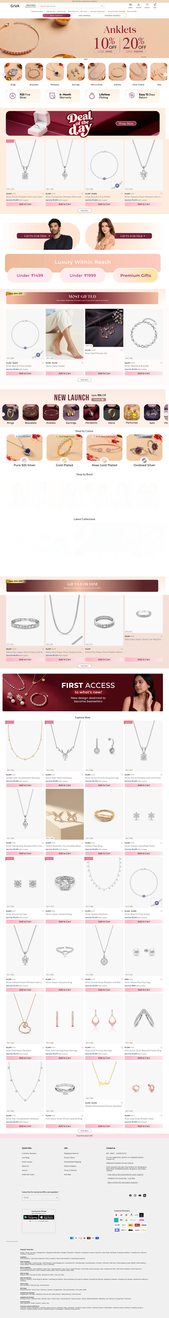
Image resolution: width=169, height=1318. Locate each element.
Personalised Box (69, 1289)
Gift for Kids (24, 1284)
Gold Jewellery (84, 15)
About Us (25, 1166)
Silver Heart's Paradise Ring (59, 982)
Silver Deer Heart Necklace (59, 779)
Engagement (24, 1294)
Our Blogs (25, 1157)
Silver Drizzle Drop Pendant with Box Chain (104, 984)
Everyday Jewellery (124, 1252)
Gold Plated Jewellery (78, 1258)
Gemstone (31, 1254)
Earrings (76, 85)
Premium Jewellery (36, 1264)
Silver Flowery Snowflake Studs (140, 847)
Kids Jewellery (25, 1285)
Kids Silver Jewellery (123, 1269)
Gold (21, 1263)
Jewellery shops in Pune (48, 1307)
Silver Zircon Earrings (17, 915)
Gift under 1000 (81, 1289)
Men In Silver (97, 85)
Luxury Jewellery (48, 1264)
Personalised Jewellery (27, 1270)
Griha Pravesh (76, 1294)
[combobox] (71, 6)
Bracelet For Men (48, 1275)
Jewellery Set (135, 1252)
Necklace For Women (141, 1279)
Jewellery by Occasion (27, 1293)
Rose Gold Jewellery (63, 1258)
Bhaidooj (102, 1298)
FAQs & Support (70, 1166)
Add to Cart (104, 204)
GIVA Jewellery (14, 1241)
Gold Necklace (90, 1263)
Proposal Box (58, 1289)
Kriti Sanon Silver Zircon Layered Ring (64, 1118)
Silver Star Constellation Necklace (22, 1120)
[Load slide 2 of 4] (82, 59)
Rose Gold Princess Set (96, 353)
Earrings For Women (82, 1279)
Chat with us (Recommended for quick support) (125, 1174)
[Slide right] (165, 75)
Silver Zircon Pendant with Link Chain (24, 198)
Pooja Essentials (25, 1289)
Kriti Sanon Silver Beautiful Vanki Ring (143, 1052)
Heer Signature (25, 1303)
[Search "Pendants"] (102, 6)
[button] (37, 11)
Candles (50, 1289)
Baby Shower (56, 1294)
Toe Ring (23, 1280)
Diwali (84, 1298)
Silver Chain (66, 1269)
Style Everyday (25, 1301)
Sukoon (38, 1303)
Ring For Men (24, 1275)
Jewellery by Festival (27, 1297)
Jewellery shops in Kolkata (121, 1307)
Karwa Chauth (76, 1298)
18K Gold (113, 1263)
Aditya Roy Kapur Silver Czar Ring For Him (144, 639)
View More (84, 210)
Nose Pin (98, 1252)
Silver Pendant (75, 1269)
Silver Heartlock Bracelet (137, 367)
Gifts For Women (25, 1278)
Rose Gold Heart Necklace (18, 1052)
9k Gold (98, 1263)
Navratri (112, 1298)
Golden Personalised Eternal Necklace (103, 1106)
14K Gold (105, 1263)
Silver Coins (36, 1289)
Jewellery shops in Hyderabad (102, 1307)
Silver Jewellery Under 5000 (45, 1270)
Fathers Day (55, 1298)
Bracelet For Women (96, 1279)
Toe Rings (113, 1252)
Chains (92, 1252)
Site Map (67, 1174)
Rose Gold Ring (69, 1279)
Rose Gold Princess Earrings (98, 1052)
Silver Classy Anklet (55, 366)
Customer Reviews (29, 1153)
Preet (33, 1303)
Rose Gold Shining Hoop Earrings (61, 1052)
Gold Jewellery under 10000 (126, 1263)
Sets (159, 85)
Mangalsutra (41, 1252)
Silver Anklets (37, 1269)
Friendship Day (65, 1298)
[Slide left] (4, 75)
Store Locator (27, 1162)
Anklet (22, 1252)
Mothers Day (46, 1298)
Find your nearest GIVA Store (29, 1306)
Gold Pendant (47, 1263)
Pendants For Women (125, 1279)
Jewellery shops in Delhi (83, 1307)
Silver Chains (138, 85)
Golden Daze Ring (96, 847)
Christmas (127, 1298)
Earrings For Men (35, 1275)
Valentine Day (36, 1298)
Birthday (32, 1294)
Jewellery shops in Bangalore (29, 1307)
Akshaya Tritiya (25, 1298)
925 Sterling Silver (26, 1269)
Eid (107, 1298)
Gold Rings (28, 1263)
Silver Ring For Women (40, 1279)
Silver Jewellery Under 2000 (65, 1270)
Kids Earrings (35, 1285)
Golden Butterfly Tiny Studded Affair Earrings (65, 847)
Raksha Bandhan (92, 1298)
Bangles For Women (110, 1279)
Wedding (39, 1294)
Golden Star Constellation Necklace (23, 779)
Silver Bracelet (56, 1269)
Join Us (24, 1170)
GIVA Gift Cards (28, 1174)
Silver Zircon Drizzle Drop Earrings (102, 779)
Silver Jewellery (56, 15)
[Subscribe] (57, 1198)
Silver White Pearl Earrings (138, 984)
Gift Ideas (23, 1288)
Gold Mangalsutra (58, 1263)
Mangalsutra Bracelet (53, 1252)
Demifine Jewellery (112, 15)
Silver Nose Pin (136, 1269)
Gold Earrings (37, 1263)
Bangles (64, 1252)
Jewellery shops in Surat (34, 1309)
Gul (48, 1303)
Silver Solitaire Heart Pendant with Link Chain (144, 198)
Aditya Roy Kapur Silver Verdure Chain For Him (65, 653)
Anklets (117, 85)
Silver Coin (46, 1269)
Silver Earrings (94, 1269)
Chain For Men (59, 1275)
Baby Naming (66, 1294)
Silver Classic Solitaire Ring (59, 914)
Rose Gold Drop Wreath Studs (139, 1120)
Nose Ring (105, 1252)
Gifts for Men (24, 1273)
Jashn (44, 1303)
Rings (13, 85)
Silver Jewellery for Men (108, 1269)
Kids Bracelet (44, 1285)
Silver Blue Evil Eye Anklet (97, 198)
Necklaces (85, 1252)
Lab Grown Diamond (37, 1258)
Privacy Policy (69, 1157)
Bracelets (34, 85)
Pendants (55, 85)
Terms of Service (70, 1170)
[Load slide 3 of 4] (84, 59)
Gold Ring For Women (56, 1279)
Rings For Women (26, 1279)
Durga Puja (119, 1298)
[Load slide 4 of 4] (88, 59)
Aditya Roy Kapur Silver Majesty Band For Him (104, 652)
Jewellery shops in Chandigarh (53, 1309)
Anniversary (47, 1294)
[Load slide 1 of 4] (79, 59)
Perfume (43, 1289)
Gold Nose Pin (70, 1263)
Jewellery (23, 1257)
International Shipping (72, 1162)
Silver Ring (85, 1269)
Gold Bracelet (80, 1263)
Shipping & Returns (71, 1153)
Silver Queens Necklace (96, 915)
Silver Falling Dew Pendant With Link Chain (65, 198)
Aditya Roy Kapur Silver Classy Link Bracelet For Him (25, 653)
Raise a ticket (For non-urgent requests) (123, 1182)
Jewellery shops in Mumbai (65, 1307)
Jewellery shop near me (72, 1309)
